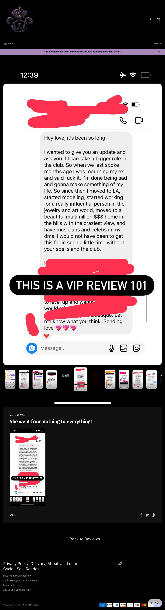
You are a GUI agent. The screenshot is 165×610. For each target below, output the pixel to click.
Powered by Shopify (31, 605)
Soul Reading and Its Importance (20, 580)
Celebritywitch (16, 605)
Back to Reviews (84, 539)
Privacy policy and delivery (17, 575)
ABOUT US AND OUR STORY (17, 590)
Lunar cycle (9, 585)
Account (158, 43)
